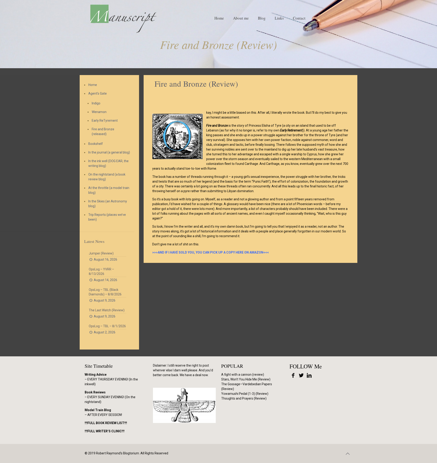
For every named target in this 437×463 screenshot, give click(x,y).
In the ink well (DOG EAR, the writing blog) (108, 163)
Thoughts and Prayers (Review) (244, 398)
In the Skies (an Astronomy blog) (107, 203)
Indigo (96, 103)
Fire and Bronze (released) (103, 131)
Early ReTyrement (105, 120)
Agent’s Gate (97, 93)
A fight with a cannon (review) (242, 374)
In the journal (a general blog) (109, 152)
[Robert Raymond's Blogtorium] (123, 18)
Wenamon (99, 112)
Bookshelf (95, 144)
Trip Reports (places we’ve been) (107, 217)
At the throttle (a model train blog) (108, 190)
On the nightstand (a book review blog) (106, 177)
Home (92, 85)
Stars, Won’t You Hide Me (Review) (245, 379)
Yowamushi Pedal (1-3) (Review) (244, 393)
